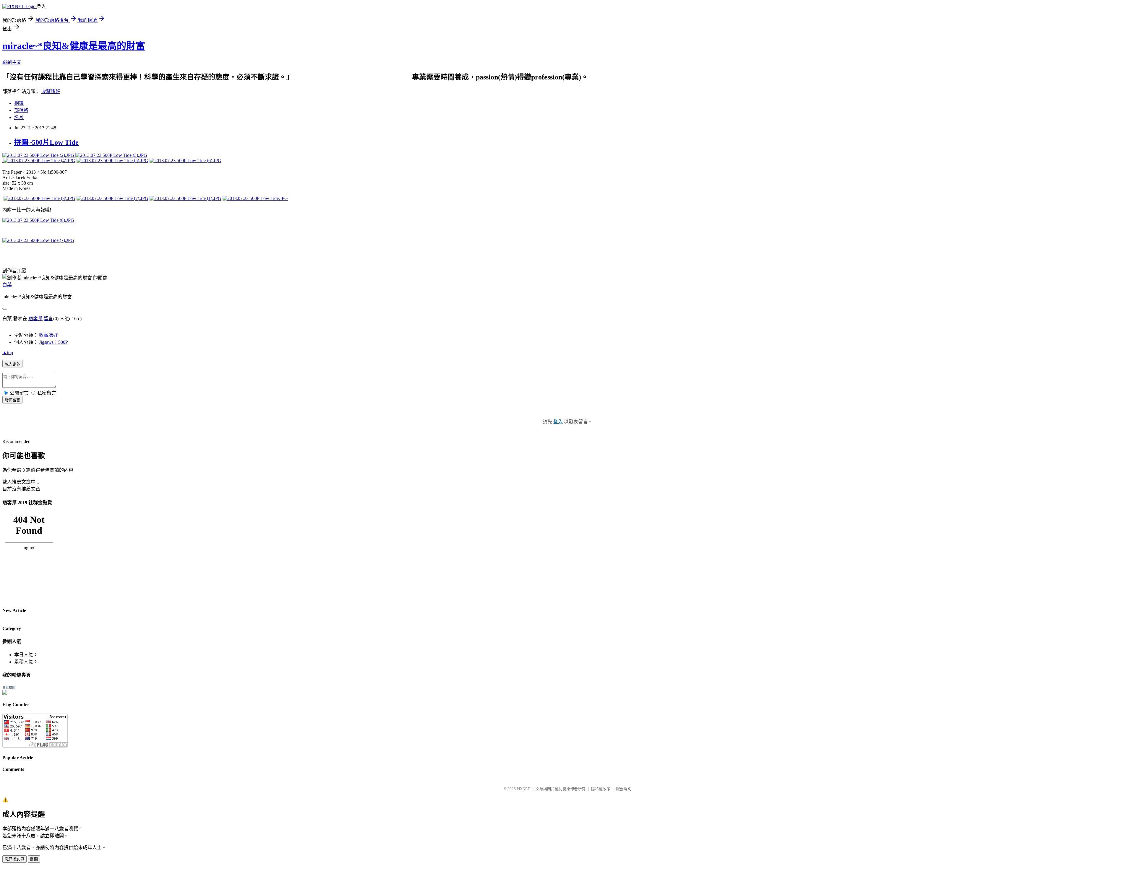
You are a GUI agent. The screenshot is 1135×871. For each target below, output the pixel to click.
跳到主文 (11, 62)
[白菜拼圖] (4, 693)
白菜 (7, 284)
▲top (7, 352)
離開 (34, 859)
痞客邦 (35, 318)
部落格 (21, 110)
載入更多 (12, 364)
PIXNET (523, 789)
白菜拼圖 (8, 687)
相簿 (19, 103)
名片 (19, 117)
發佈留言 (12, 400)
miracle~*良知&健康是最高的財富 (73, 45)
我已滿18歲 (14, 859)
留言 (48, 318)
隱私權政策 (600, 789)
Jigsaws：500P (53, 342)
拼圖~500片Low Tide (46, 142)
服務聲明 (623, 789)
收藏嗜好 (50, 91)
